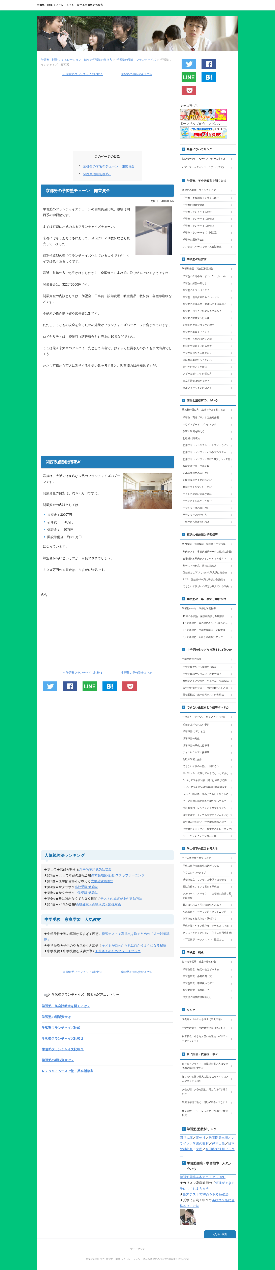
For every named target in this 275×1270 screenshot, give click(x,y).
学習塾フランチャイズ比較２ (63, 1038)
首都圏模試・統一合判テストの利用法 (203, 694)
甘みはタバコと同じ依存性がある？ (202, 904)
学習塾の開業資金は (56, 1017)
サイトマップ (137, 1248)
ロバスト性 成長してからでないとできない (207, 773)
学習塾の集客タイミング (196, 332)
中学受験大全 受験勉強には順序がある (203, 1028)
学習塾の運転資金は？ (58, 1060)
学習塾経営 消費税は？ (196, 990)
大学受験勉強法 (102, 881)
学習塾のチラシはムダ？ (196, 290)
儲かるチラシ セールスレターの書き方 (203, 158)
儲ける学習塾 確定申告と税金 (199, 961)
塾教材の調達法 (191, 438)
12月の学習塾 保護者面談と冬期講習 (203, 616)
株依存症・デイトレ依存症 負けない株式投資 (205, 1113)
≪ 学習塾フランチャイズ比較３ (82, 74)
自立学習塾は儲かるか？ (196, 380)
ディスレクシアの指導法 (196, 752)
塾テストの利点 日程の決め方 (200, 565)
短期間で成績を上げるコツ (197, 346)
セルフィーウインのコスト (197, 387)
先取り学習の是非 (192, 759)
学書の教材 (201, 1143)
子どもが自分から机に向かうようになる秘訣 (134, 945)
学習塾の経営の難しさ (195, 283)
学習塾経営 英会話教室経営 (197, 268)
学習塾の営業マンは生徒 (196, 318)
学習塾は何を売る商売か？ (197, 353)
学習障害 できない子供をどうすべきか (203, 716)
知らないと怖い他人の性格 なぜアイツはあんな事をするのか (205, 1078)
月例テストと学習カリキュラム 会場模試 (206, 680)
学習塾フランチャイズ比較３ (63, 1049)
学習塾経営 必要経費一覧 (197, 976)
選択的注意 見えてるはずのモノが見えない (207, 815)
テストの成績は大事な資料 (197, 494)
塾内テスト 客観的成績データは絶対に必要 (207, 551)
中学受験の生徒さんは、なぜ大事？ (202, 674)
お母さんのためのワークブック (118, 951)
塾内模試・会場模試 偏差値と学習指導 (203, 544)
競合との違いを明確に (195, 366)
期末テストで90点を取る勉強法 (205, 1194)
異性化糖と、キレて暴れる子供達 (201, 886)
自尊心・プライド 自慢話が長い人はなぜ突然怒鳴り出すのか (205, 1066)
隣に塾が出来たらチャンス (197, 359)
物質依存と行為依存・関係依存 (200, 918)
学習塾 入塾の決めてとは (197, 339)
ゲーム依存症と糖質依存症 (196, 858)
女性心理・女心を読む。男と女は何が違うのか (205, 1091)
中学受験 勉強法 (86, 893)
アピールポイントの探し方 (197, 373)
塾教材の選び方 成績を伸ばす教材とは (203, 409)
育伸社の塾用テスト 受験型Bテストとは (205, 687)
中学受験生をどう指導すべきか (200, 667)
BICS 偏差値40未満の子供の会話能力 (204, 579)
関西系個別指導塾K (97, 174)
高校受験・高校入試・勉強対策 (98, 904)
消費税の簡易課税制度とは (197, 997)
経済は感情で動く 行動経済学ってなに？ (205, 1102)
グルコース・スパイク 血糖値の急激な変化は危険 (207, 895)
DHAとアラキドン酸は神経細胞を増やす (205, 787)
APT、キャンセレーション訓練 (199, 835)
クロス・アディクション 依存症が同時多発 (207, 932)
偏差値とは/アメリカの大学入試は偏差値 (205, 572)
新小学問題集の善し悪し (196, 473)
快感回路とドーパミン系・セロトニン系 (204, 911)
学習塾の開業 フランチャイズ (199, 190)
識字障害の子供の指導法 (196, 745)
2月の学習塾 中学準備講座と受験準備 (204, 630)
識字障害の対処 (191, 738)
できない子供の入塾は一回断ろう (201, 766)
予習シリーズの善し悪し (196, 508)
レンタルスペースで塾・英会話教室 (67, 1071)
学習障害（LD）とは (194, 731)
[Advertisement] (107, 115)
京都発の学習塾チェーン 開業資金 (108, 166)
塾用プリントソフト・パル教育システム (204, 452)
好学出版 (218, 1143)
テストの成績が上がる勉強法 (121, 898)
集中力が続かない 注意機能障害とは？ (204, 822)
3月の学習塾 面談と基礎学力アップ (203, 637)
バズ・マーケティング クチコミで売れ (203, 167)
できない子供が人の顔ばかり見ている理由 (206, 586)
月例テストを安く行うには (197, 487)
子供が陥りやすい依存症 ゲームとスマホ (206, 925)
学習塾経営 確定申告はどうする (201, 969)
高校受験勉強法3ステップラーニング (118, 875)
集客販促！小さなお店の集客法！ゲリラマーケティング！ (205, 1038)
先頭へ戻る (220, 1234)
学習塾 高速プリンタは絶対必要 (201, 417)
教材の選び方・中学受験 (196, 466)
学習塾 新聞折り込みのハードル (201, 297)
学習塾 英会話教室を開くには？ (66, 1006)
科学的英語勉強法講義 (95, 869)
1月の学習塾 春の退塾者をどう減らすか (205, 623)
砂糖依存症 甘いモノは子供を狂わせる (204, 879)
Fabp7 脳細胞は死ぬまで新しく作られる (205, 794)
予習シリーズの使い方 (195, 514)
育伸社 (201, 1137)
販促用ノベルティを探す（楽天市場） (202, 1019)
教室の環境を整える (194, 431)
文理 (199, 1149)
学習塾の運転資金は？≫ (136, 74)
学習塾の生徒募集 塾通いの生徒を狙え (204, 304)
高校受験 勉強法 (86, 887)
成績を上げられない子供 (196, 724)
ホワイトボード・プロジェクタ (200, 424)
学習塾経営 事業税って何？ (198, 983)
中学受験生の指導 (191, 659)
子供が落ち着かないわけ (196, 521)
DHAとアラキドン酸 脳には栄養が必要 (205, 780)
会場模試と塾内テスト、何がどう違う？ (204, 558)
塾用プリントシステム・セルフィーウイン (206, 445)
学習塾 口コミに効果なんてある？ (202, 311)
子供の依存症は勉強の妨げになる (201, 865)
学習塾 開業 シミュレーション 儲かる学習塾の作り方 (70, 4)
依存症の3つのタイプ (194, 872)
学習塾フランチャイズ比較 (61, 1027)
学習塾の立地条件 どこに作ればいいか (204, 276)
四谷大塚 (186, 1137)
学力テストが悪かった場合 (197, 501)
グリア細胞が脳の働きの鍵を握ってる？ (204, 801)
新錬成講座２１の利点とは (197, 480)
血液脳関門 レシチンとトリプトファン (204, 808)
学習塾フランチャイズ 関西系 (200, 232)
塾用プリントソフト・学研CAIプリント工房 (206, 459)
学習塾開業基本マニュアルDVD (202, 1177)
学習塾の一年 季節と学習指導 (199, 608)
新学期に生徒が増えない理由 (198, 325)
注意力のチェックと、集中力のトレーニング (207, 829)
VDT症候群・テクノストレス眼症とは (203, 939)
